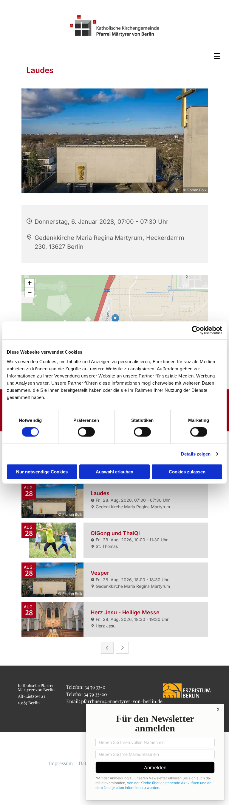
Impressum (61, 763)
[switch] (86, 432)
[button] (114, 56)
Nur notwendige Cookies (42, 471)
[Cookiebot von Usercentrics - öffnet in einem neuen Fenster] (196, 330)
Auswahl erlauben (114, 471)
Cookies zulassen (187, 471)
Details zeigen (196, 453)
